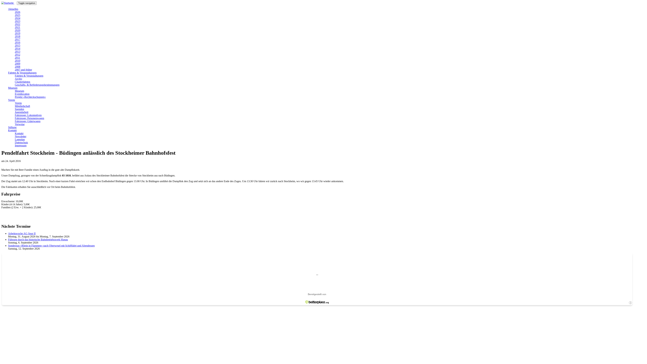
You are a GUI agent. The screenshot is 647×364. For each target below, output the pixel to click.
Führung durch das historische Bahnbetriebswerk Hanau (38, 239)
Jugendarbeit (21, 112)
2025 (17, 15)
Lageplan (20, 139)
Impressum (20, 145)
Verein (11, 100)
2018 (17, 36)
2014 (17, 48)
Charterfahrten (22, 81)
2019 (17, 33)
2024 (17, 18)
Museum (12, 87)
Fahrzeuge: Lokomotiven (28, 115)
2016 (17, 42)
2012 (17, 54)
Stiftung (12, 127)
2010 (17, 60)
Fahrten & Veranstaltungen (22, 72)
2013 (17, 51)
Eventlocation (22, 94)
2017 (17, 39)
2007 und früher (23, 69)
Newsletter (20, 136)
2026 (17, 12)
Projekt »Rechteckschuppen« (30, 97)
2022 (17, 24)
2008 (17, 66)
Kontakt (12, 130)
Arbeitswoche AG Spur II (22, 233)
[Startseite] (9, 3)
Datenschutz (21, 142)
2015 (17, 45)
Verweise (20, 124)
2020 (17, 30)
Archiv (18, 78)
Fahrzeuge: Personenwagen (29, 118)
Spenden (19, 109)
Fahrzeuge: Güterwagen (27, 121)
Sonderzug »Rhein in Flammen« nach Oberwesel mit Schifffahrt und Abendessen (51, 245)
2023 (17, 21)
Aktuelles (13, 9)
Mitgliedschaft (22, 106)
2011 (17, 57)
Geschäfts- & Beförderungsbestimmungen (37, 84)
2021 (17, 27)
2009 (17, 63)
